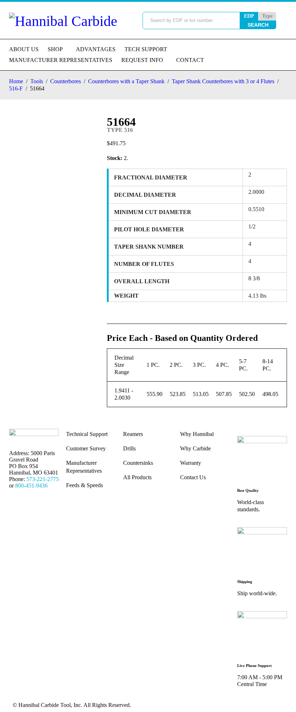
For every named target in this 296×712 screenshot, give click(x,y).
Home (16, 81)
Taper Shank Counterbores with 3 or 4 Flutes (223, 81)
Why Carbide (195, 448)
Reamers (133, 434)
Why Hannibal (197, 434)
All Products (137, 477)
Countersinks (138, 463)
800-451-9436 (31, 485)
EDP (249, 16)
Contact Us (193, 477)
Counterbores (65, 81)
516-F (16, 88)
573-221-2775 (42, 479)
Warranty (190, 463)
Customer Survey (86, 448)
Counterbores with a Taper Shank (126, 81)
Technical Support (87, 434)
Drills (129, 448)
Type (267, 16)
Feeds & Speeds (84, 485)
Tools (36, 81)
